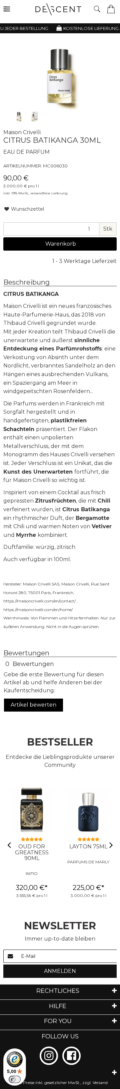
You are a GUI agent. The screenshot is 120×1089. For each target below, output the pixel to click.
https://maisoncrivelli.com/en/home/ (38, 609)
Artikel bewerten (33, 705)
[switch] (15, 1079)
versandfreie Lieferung (49, 193)
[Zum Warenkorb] (111, 8)
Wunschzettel (27, 209)
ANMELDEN (60, 971)
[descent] (61, 9)
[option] (18, 116)
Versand (100, 1082)
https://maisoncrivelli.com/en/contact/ (39, 600)
